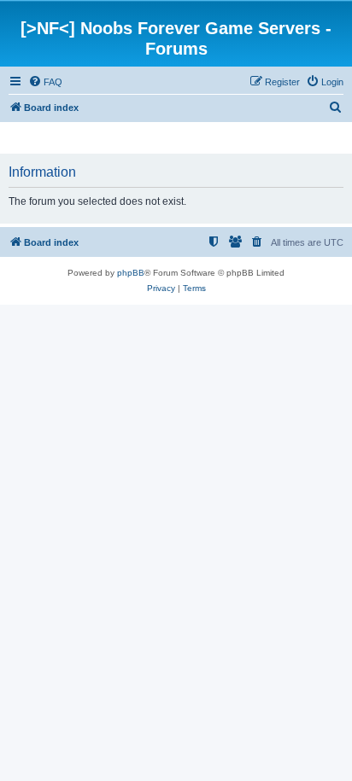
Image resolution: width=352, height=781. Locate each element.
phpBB (130, 272)
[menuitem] (45, 82)
